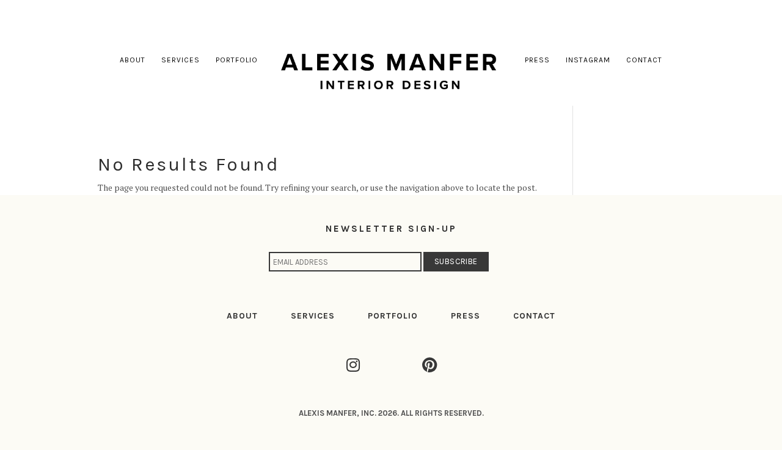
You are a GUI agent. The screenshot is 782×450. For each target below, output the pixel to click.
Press (537, 60)
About (132, 60)
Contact (644, 60)
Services (180, 60)
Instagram (588, 60)
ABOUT (242, 316)
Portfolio (237, 60)
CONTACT (534, 316)
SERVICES (313, 316)
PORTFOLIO (393, 316)
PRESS (465, 316)
